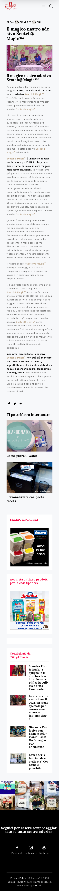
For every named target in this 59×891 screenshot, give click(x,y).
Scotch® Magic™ (34, 94)
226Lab (37, 885)
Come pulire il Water (22, 456)
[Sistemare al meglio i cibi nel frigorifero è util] (37, 788)
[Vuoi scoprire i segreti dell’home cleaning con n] (7, 788)
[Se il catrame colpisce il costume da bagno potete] (51, 803)
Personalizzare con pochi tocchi (25, 499)
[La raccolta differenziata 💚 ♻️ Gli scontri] (7, 803)
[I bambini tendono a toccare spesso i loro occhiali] (51, 788)
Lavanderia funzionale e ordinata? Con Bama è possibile (39, 761)
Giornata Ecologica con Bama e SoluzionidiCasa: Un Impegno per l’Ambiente (38, 737)
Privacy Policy (18, 877)
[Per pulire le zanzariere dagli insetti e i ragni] (22, 803)
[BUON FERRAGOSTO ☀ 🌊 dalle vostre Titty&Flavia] (37, 803)
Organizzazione (17, 22)
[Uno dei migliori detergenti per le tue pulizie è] (22, 788)
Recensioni (34, 22)
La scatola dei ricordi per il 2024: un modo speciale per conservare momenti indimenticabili (38, 707)
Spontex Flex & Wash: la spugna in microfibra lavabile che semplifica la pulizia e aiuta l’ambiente (38, 677)
